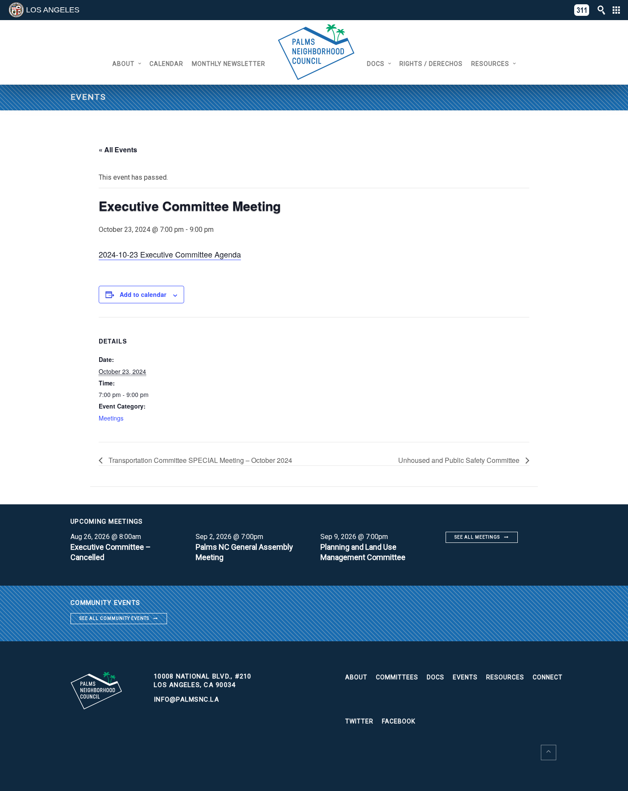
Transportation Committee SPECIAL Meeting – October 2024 (199, 460)
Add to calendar (143, 294)
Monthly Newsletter (228, 63)
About (123, 63)
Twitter (359, 721)
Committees (397, 677)
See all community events (114, 618)
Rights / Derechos (431, 63)
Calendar (166, 63)
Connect (548, 677)
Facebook (398, 721)
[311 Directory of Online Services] (582, 10)
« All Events (118, 149)
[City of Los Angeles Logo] (16, 10)
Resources (490, 63)
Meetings (111, 418)
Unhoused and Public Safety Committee (459, 460)
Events (465, 677)
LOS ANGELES (52, 10)
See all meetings (477, 537)
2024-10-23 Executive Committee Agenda (170, 254)
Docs (375, 63)
